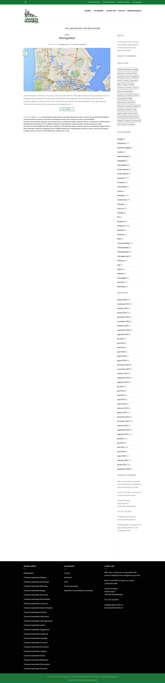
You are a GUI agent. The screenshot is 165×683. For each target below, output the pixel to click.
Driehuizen (105, 117)
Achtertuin (121, 143)
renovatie (128, 106)
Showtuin (111, 11)
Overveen (86, 124)
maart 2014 (121, 356)
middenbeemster (104, 122)
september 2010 (123, 469)
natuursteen (121, 102)
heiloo (64, 119)
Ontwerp (120, 204)
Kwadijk (72, 122)
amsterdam (66, 117)
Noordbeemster (29, 124)
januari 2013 (122, 412)
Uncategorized (123, 256)
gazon (128, 77)
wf (118, 124)
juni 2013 (120, 391)
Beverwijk (79, 117)
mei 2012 (120, 447)
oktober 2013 (122, 373)
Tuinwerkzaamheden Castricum (36, 603)
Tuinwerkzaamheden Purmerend (36, 647)
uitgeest (102, 126)
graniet (126, 80)
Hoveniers (98, 11)
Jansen (88, 11)
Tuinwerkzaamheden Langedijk (35, 638)
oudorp (80, 124)
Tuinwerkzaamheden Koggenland (36, 629)
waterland (38, 128)
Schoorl (35, 126)
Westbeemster (65, 128)
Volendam (31, 128)
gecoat (120, 80)
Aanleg (120, 139)
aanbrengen (127, 69)
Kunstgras (121, 195)
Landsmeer (79, 122)
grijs (119, 84)
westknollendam (76, 128)
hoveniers (80, 119)
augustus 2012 (122, 434)
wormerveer (98, 128)
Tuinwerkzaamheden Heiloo (34, 625)
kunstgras (121, 95)
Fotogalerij (121, 161)
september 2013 (123, 378)
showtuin (128, 109)
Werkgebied (67, 38)
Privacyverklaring (71, 586)
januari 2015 (122, 312)
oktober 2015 (122, 308)
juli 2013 (120, 386)
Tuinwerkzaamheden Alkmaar (35, 577)
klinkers (120, 91)
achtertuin (121, 73)
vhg (118, 265)
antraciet (129, 73)
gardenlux (121, 77)
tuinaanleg (68, 126)
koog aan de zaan (56, 122)
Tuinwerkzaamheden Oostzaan (35, 642)
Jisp (49, 122)
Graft (25, 119)
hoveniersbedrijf (89, 119)
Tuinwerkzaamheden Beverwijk (36, 595)
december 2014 (123, 317)
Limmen (85, 122)
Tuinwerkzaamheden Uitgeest (35, 651)
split (134, 109)
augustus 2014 (122, 334)
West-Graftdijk (55, 128)
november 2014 (123, 321)
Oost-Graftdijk (47, 124)
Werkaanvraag (134, 11)
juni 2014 (120, 343)
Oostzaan (74, 124)
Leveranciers (122, 200)
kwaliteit (129, 95)
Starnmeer (49, 126)
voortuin (127, 120)
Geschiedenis (122, 165)
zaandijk (26, 131)
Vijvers (120, 269)
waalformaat (136, 120)
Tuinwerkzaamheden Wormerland (37, 664)
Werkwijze (121, 286)
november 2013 (123, 369)
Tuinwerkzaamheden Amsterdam (36, 582)
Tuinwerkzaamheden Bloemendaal (37, 599)
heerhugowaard (56, 119)
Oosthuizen (56, 124)
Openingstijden (123, 2)
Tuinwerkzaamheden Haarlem (35, 612)
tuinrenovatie (81, 126)
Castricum (86, 117)
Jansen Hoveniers (79, 44)
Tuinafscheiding (123, 243)
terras (131, 113)
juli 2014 (120, 339)
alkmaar (59, 117)
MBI (130, 99)
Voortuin (120, 282)
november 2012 (123, 421)
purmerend (94, 124)
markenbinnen (93, 122)
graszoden (134, 80)
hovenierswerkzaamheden (32, 122)
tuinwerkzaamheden (93, 126)
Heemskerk (47, 119)
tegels (125, 113)
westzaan (85, 128)
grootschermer (32, 119)
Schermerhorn (28, 126)
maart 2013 (121, 404)
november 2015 (123, 304)
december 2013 (123, 365)
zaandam (105, 128)
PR (118, 217)
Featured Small (123, 156)
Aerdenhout (46, 117)
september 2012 (123, 430)
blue (135, 73)
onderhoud (131, 102)
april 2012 (121, 451)
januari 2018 (122, 300)
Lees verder (67, 109)
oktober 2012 (122, 425)
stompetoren (57, 126)
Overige (120, 213)
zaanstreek (39, 131)
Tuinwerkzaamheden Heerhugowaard (38, 621)
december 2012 (123, 417)
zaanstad (32, 131)
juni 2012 (120, 443)
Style (119, 239)
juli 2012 (120, 438)
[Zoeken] (26, 2)
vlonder (120, 120)
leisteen (136, 95)
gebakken (135, 77)
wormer (90, 128)
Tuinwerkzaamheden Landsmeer (36, 634)
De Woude (97, 117)
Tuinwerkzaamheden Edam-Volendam (38, 608)
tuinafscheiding (123, 117)
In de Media (121, 187)
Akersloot (53, 117)
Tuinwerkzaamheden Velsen (34, 655)
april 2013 (121, 399)
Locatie (67, 573)
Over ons (120, 208)
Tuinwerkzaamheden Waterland (36, 660)
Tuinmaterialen (108, 2)
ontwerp (120, 106)
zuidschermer (60, 131)
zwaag (67, 131)
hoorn (68, 119)
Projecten (121, 221)
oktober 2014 (122, 326)
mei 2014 (120, 347)
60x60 (120, 69)
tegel (119, 113)
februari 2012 (122, 460)
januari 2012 (122, 464)
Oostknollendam (65, 124)
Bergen (73, 117)
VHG (66, 582)
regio (99, 124)
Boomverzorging (123, 148)
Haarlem (40, 119)
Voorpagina (121, 278)
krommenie (65, 122)
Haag (124, 84)
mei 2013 (120, 395)
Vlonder (120, 273)
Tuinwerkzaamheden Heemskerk (36, 616)
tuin (63, 126)
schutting (121, 109)
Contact (121, 11)
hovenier (73, 119)
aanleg (135, 69)
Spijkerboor (41, 126)
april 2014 (121, 352)
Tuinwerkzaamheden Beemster (35, 586)
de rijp (92, 117)
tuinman (74, 126)
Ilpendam (44, 122)
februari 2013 (122, 408)
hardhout (131, 84)
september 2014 (123, 330)
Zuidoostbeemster (49, 131)
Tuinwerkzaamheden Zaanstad (35, 668)
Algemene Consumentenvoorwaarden (78, 590)
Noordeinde (38, 124)
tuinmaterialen (134, 117)
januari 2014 (122, 360)
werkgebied (46, 128)
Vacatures (121, 260)
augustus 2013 (122, 382)
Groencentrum (94, 2)
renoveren (136, 106)
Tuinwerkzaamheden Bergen (35, 590)
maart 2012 (121, 456)
